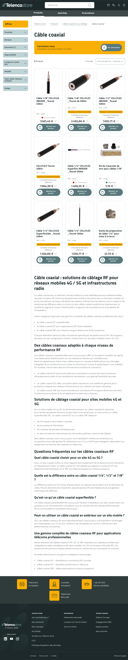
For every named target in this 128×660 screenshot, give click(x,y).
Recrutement (102, 631)
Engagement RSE (103, 622)
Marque (8, 40)
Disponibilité (10, 55)
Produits (38, 13)
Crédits (53, 656)
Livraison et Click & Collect (75, 622)
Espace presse (102, 627)
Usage (7, 88)
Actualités (36, 631)
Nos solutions (38, 622)
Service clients (70, 627)
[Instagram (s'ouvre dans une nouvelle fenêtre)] (17, 639)
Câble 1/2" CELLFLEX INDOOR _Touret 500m (110, 101)
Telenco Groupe (103, 617)
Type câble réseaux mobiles (13, 80)
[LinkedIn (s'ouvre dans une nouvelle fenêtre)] (5, 639)
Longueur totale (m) (11, 63)
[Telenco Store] (17, 5)
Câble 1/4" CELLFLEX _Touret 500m (79, 232)
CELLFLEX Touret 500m (45, 167)
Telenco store (40, 24)
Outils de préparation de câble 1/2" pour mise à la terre (110, 233)
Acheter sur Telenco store (43, 636)
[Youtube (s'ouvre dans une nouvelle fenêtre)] (11, 639)
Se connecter (114, 47)
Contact (33, 656)
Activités (62, 13)
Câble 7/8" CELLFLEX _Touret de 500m (79, 100)
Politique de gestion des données (46, 645)
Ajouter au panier (51, 127)
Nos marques (37, 627)
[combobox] (69, 5)
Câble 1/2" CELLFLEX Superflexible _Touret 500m (48, 233)
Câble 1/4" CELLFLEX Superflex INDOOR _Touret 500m (79, 168)
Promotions (88, 13)
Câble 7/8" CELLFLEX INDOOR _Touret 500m (47, 101)
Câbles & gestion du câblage (75, 24)
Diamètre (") (10, 47)
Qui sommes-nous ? (40, 617)
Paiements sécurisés (73, 617)
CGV (34, 640)
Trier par (89, 61)
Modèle (7, 71)
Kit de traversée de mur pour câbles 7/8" (110, 167)
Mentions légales (120, 656)
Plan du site (43, 656)
